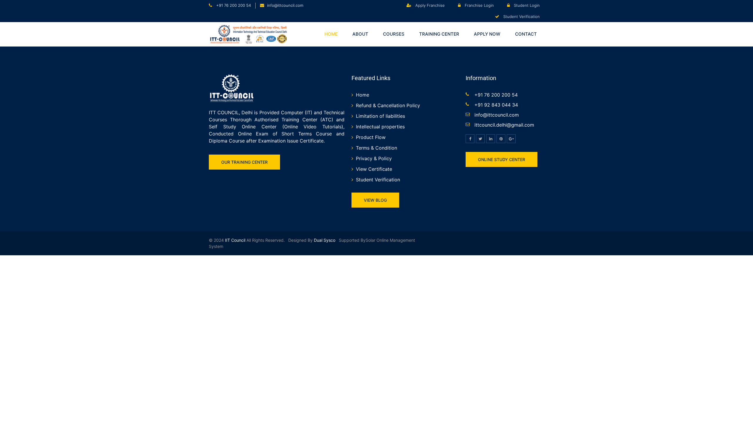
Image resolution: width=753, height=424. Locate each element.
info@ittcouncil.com (285, 5)
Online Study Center (501, 159)
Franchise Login (479, 5)
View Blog (375, 200)
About (360, 34)
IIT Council (235, 240)
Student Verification (521, 16)
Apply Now (487, 34)
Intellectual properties (380, 127)
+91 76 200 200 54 (233, 5)
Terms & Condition (376, 148)
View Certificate (374, 169)
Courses (393, 34)
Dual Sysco (324, 240)
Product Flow (371, 137)
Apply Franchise (429, 5)
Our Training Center (244, 162)
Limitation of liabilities (380, 116)
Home (331, 34)
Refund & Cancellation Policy (388, 105)
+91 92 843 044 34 (496, 105)
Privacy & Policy (374, 158)
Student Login (526, 5)
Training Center (439, 34)
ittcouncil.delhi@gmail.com (504, 125)
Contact (526, 34)
